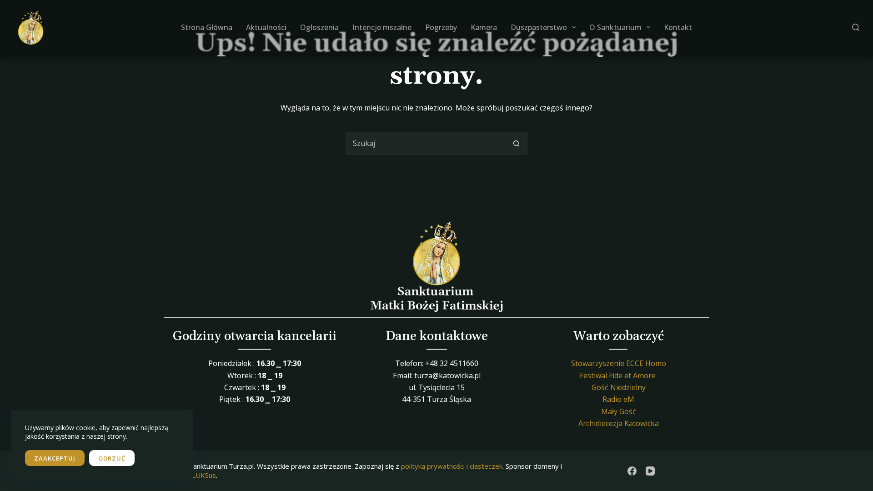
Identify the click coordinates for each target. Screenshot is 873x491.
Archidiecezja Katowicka (618, 423)
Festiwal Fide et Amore (618, 376)
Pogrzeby (441, 27)
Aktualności (266, 27)
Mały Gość (618, 411)
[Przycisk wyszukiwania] (516, 143)
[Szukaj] (855, 27)
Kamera (484, 27)
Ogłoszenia (319, 27)
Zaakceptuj (54, 458)
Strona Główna (206, 27)
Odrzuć (111, 458)
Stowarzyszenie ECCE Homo (618, 363)
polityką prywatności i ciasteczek (451, 466)
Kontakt (678, 27)
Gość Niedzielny (619, 387)
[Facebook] (632, 471)
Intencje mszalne (381, 27)
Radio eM (618, 399)
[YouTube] (650, 471)
